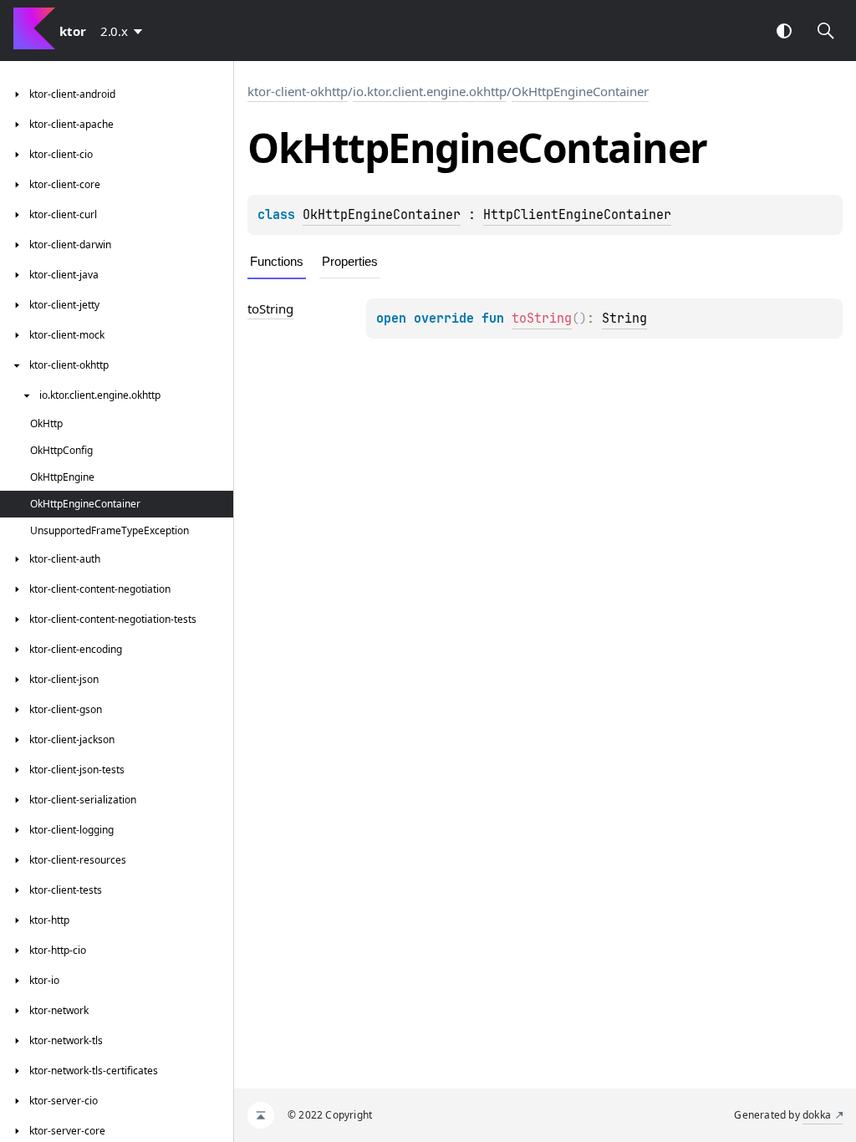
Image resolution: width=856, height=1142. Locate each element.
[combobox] (124, 31)
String (624, 318)
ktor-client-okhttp (297, 91)
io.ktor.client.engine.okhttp (430, 91)
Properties (350, 261)
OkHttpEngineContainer (580, 91)
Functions (276, 261)
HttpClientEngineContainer (577, 214)
